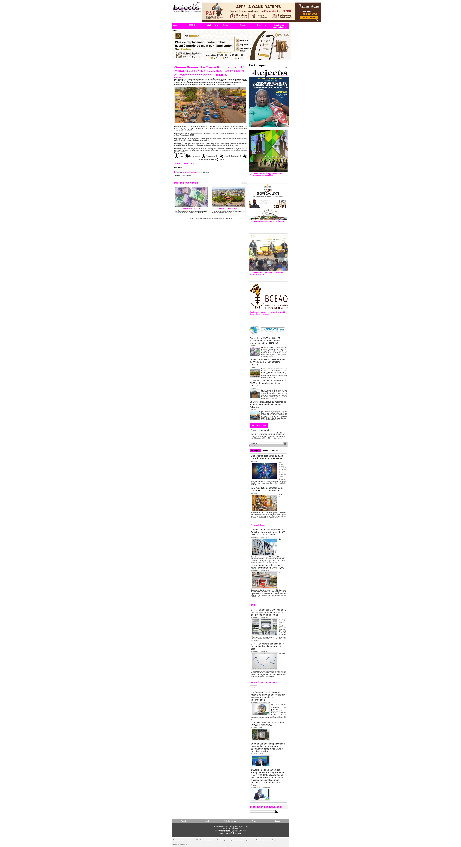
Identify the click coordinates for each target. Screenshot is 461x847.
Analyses (275, 450)
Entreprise (227, 25)
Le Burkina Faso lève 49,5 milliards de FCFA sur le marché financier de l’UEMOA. (268, 383)
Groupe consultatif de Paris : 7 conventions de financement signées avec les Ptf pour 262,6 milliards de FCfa (267, 227)
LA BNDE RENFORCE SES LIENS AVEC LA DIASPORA (268, 723)
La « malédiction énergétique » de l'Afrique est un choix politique (267, 489)
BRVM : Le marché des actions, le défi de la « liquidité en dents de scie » (267, 646)
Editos (265, 450)
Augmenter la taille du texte (232, 156)
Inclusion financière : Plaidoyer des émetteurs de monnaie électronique (267, 277)
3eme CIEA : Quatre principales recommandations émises (265, 178)
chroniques (255, 451)
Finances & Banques (258, 525)
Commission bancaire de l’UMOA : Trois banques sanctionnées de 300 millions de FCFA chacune (268, 532)
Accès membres (226, 833)
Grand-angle (261, 25)
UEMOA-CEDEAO (196, 218)
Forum (254, 821)
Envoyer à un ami (194, 156)
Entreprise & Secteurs (196, 840)
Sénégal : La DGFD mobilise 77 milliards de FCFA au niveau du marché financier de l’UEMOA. (191, 212)
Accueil (175, 25)
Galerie (207, 821)
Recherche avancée (255, 446)
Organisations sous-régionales (279, 26)
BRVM (253, 605)
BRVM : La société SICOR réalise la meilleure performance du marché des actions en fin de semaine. (268, 612)
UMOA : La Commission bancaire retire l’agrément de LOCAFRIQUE (267, 566)
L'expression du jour (258, 425)
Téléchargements (230, 821)
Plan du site (237, 833)
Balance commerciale (261, 430)
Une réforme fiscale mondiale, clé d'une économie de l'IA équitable (267, 457)
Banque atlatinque (180, 845)
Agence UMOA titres (225, 218)
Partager (221, 159)
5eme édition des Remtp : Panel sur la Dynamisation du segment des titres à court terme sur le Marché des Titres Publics (268, 748)
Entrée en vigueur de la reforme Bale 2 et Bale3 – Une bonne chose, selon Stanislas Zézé (268, 318)
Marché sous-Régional (210, 218)
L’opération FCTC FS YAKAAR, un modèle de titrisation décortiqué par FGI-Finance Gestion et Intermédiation (268, 696)
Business (243, 25)
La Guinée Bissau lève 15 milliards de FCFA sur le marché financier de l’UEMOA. (268, 404)
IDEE (257, 840)
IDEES (192, 25)
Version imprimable (211, 156)
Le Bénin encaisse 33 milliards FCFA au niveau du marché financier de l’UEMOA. (228, 212)
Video (253, 688)
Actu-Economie (212, 25)
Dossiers (210, 840)
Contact (277, 821)
